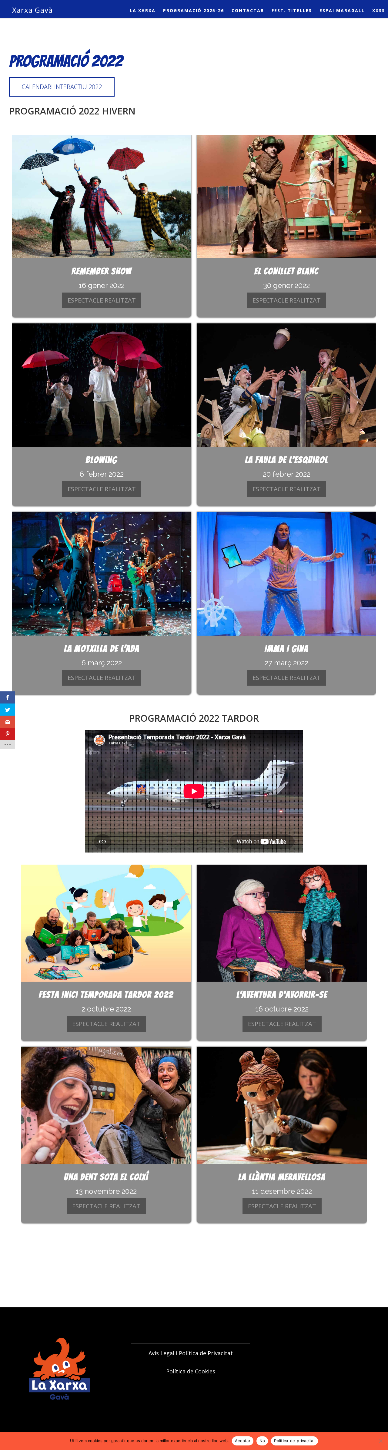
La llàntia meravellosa (282, 1177)
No (262, 1440)
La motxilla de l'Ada (101, 648)
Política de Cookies (190, 1371)
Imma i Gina (287, 648)
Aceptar (242, 1440)
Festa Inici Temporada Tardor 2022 (106, 994)
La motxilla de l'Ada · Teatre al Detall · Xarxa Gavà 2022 (101, 574)
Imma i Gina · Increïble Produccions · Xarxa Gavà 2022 (286, 574)
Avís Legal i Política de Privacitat (191, 1353)
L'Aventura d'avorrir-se (281, 994)
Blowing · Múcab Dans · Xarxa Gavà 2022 (101, 385)
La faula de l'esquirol (286, 460)
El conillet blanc (286, 271)
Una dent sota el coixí (106, 1177)
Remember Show (102, 271)
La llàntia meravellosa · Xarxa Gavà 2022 (282, 1105)
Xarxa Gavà (32, 10)
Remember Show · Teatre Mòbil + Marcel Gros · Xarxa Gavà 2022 (101, 196)
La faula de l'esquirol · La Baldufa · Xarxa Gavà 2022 (286, 385)
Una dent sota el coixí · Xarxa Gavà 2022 (106, 1105)
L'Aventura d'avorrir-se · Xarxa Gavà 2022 (282, 923)
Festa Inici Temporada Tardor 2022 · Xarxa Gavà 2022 (106, 923)
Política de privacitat (294, 1440)
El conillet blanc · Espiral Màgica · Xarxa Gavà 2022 (286, 196)
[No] (380, 1441)
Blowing (101, 460)
